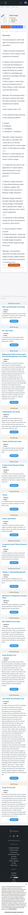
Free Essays (13, 852)
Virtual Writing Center (14, 854)
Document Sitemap (14, 848)
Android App (13, 865)
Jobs (11, 877)
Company (13, 873)
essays (8, 6)
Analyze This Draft (17, 26)
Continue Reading (14, 265)
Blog (14, 880)
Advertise (13, 875)
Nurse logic (14, 15)
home (2, 6)
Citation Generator (14, 861)
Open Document (5, 27)
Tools (11, 31)
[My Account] (26, 2)
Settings (17, 31)
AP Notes (13, 856)
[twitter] (14, 837)
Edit (7, 31)
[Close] (26, 884)
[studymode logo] (9, 3)
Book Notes (14, 858)
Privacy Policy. (12, 909)
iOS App (14, 863)
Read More (14, 321)
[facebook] (10, 837)
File (3, 31)
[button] (2, 2)
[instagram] (17, 837)
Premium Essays (13, 850)
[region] (14, 898)
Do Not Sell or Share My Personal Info (14, 912)
